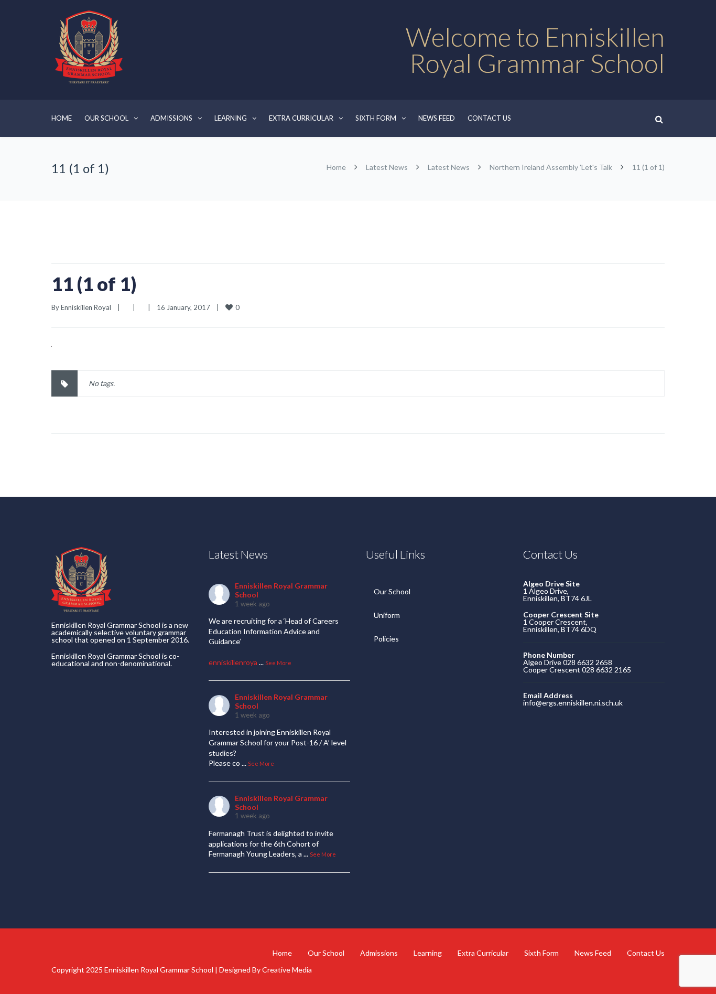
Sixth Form (375, 118)
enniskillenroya (233, 662)
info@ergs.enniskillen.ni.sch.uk (573, 702)
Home (61, 118)
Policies (386, 638)
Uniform (387, 615)
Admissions (171, 118)
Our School (106, 118)
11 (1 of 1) (93, 283)
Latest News (387, 167)
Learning (230, 118)
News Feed (436, 118)
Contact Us (489, 118)
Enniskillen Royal (86, 307)
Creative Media (287, 969)
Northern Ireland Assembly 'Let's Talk (551, 167)
